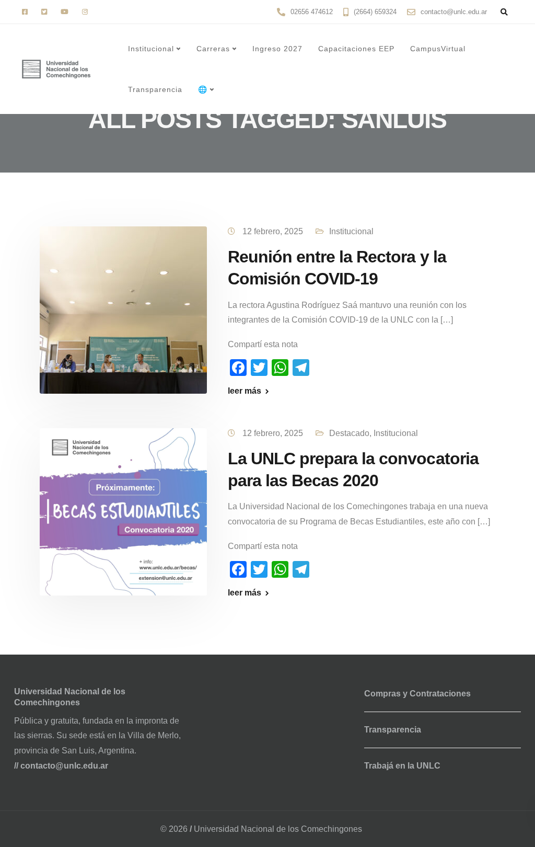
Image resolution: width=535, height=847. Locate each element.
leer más (244, 391)
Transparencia (155, 89)
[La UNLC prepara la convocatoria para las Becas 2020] (123, 511)
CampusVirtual (438, 48)
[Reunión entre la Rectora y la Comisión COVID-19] (123, 309)
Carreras (213, 48)
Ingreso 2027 (277, 48)
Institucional (151, 48)
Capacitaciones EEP (356, 48)
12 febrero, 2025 (273, 231)
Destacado (349, 433)
